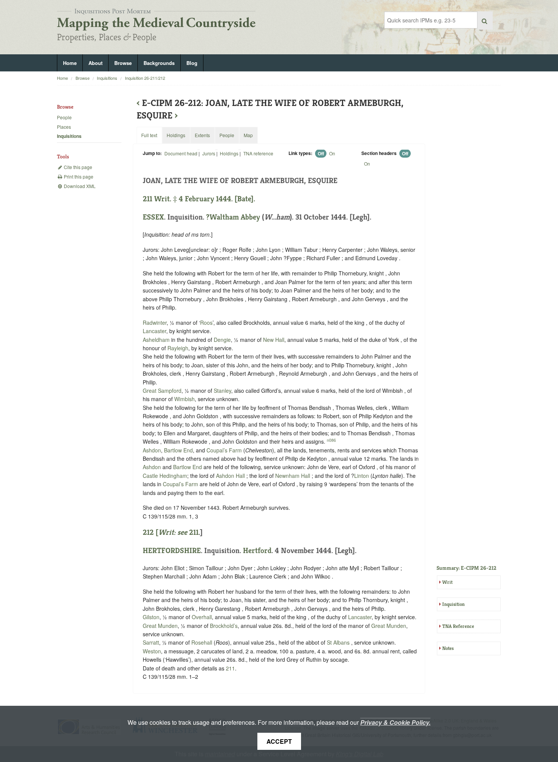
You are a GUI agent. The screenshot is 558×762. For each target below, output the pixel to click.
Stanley (222, 390)
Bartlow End (178, 450)
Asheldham (156, 339)
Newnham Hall (292, 475)
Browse (123, 62)
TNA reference (258, 153)
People (64, 117)
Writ (447, 582)
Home (70, 62)
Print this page (78, 176)
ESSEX (153, 217)
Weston (152, 651)
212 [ (165, 532)
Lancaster (154, 331)
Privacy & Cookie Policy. (395, 722)
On (332, 153)
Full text (149, 135)
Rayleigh (177, 348)
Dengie (222, 339)
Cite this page (77, 167)
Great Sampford (162, 390)
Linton (361, 475)
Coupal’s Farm (224, 450)
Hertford (257, 550)
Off (321, 153)
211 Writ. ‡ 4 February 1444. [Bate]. (199, 199)
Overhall (202, 617)
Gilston (151, 617)
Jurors (208, 153)
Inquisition (453, 604)
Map (248, 135)
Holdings (229, 153)
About (95, 62)
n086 (331, 440)
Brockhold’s (224, 625)
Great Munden (160, 625)
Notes (448, 648)
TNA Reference (458, 626)
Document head (180, 153)
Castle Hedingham (165, 475)
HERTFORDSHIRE (172, 550)
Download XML (79, 186)
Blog (191, 62)
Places (64, 126)
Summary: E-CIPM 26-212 (467, 567)
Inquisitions (107, 78)
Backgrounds (159, 62)
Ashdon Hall (230, 475)
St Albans (338, 642)
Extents (202, 135)
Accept (279, 741)
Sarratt (151, 642)
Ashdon (152, 450)
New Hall (273, 339)
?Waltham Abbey (233, 217)
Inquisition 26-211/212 (145, 78)
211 (194, 532)
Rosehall (201, 642)
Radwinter (155, 322)
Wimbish (184, 399)
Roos (206, 322)
